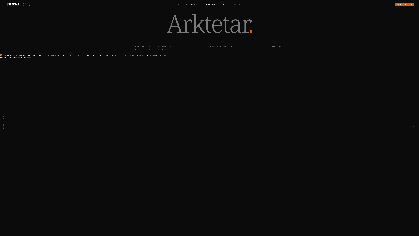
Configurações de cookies (168, 49)
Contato (240, 4)
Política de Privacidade (145, 49)
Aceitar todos (26, 57)
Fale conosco (403, 4)
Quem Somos (194, 4)
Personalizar (4, 57)
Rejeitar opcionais (15, 57)
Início (179, 4)
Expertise (210, 4)
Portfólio (225, 4)
